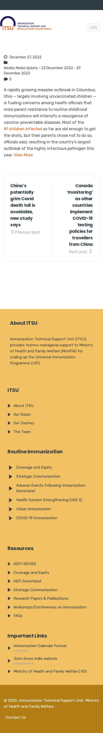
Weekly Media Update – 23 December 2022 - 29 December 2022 (42, 70)
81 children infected (23, 129)
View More (23, 155)
